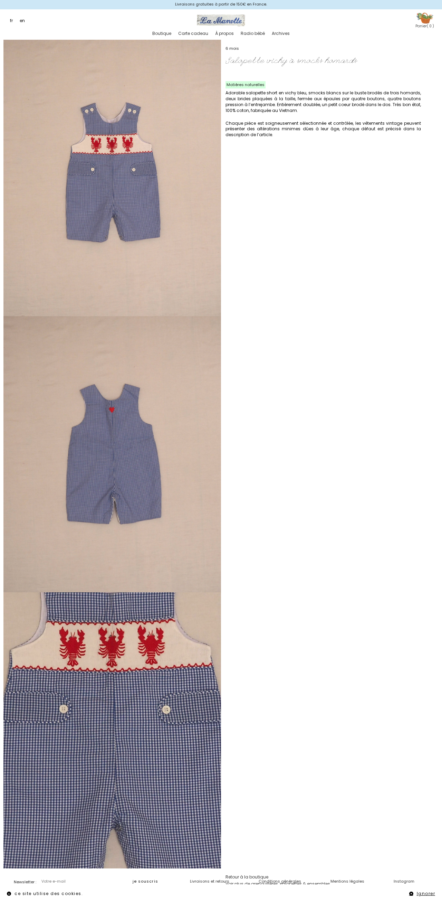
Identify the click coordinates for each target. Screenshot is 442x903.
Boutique (161, 33)
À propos (224, 33)
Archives (281, 33)
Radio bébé (253, 33)
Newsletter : (25, 882)
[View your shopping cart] (424, 17)
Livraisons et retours (209, 881)
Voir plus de (277, 884)
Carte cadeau (193, 33)
